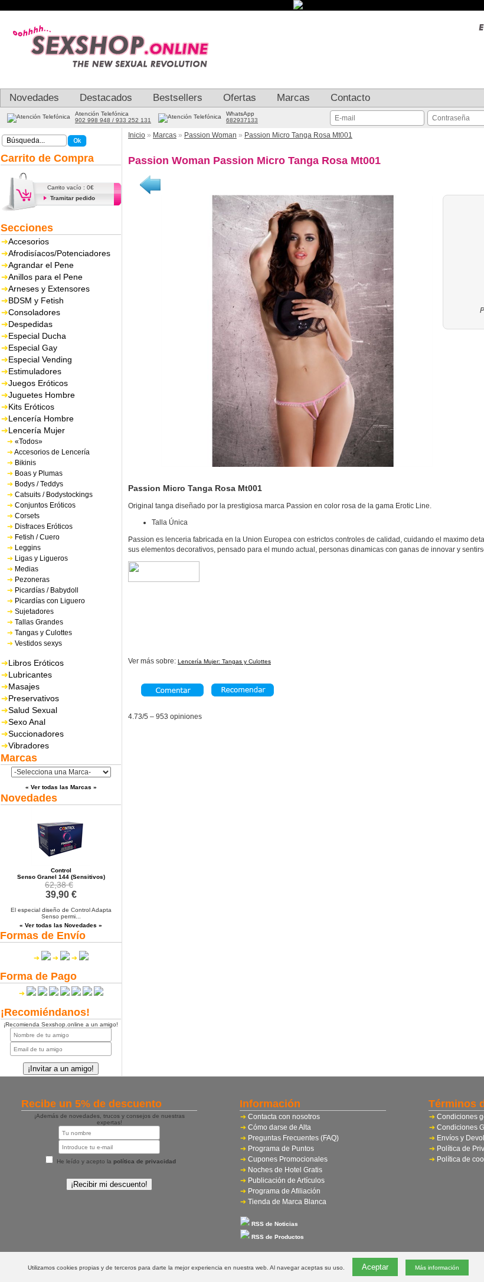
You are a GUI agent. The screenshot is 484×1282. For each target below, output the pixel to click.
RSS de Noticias (274, 1224)
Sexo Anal (26, 722)
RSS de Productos (277, 1237)
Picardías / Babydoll (47, 590)
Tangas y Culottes (43, 633)
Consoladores (34, 312)
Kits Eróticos (31, 406)
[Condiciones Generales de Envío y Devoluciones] (42, 958)
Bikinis (25, 463)
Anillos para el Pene (45, 277)
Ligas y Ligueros (41, 558)
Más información (437, 1267)
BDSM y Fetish (36, 300)
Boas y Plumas (39, 473)
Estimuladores (34, 371)
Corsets (27, 516)
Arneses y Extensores (49, 288)
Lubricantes (30, 674)
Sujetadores (34, 611)
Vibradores (28, 745)
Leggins (28, 548)
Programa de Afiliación (284, 1191)
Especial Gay (32, 347)
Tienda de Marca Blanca (287, 1202)
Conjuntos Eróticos (45, 505)
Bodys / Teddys (39, 484)
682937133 (242, 120)
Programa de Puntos (281, 1148)
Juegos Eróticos (38, 383)
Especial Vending (40, 359)
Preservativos (33, 698)
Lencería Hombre (41, 418)
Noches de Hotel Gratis (285, 1170)
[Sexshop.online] (118, 79)
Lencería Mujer (36, 430)
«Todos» (28, 441)
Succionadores (36, 733)
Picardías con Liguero (50, 601)
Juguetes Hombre (41, 395)
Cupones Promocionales (288, 1159)
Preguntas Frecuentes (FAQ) (293, 1138)
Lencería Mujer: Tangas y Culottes (224, 661)
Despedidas (30, 324)
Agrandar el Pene (41, 265)
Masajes (24, 686)
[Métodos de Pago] (61, 993)
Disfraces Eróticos (44, 526)
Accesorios (28, 241)
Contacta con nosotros (284, 1117)
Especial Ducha (37, 336)
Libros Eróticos (36, 663)
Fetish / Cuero (37, 537)
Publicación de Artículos (286, 1180)
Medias (26, 569)
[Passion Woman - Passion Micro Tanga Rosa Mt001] (297, 464)
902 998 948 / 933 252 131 (113, 120)
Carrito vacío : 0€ (70, 187)
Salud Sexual (32, 710)
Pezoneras (32, 579)
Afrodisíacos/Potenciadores (59, 253)
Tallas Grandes (39, 622)
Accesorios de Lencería (52, 452)
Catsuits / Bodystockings (54, 494)
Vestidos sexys (38, 643)
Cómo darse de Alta (279, 1127)
